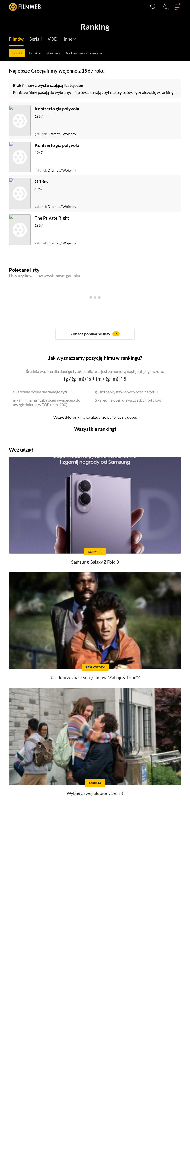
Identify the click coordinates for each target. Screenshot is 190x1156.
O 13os (41, 181)
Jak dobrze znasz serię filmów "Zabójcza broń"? (95, 677)
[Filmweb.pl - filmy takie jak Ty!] (25, 6)
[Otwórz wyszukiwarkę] (153, 7)
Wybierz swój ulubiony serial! (95, 793)
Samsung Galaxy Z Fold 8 (95, 562)
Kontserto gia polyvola (57, 108)
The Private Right (52, 218)
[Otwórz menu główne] (177, 7)
